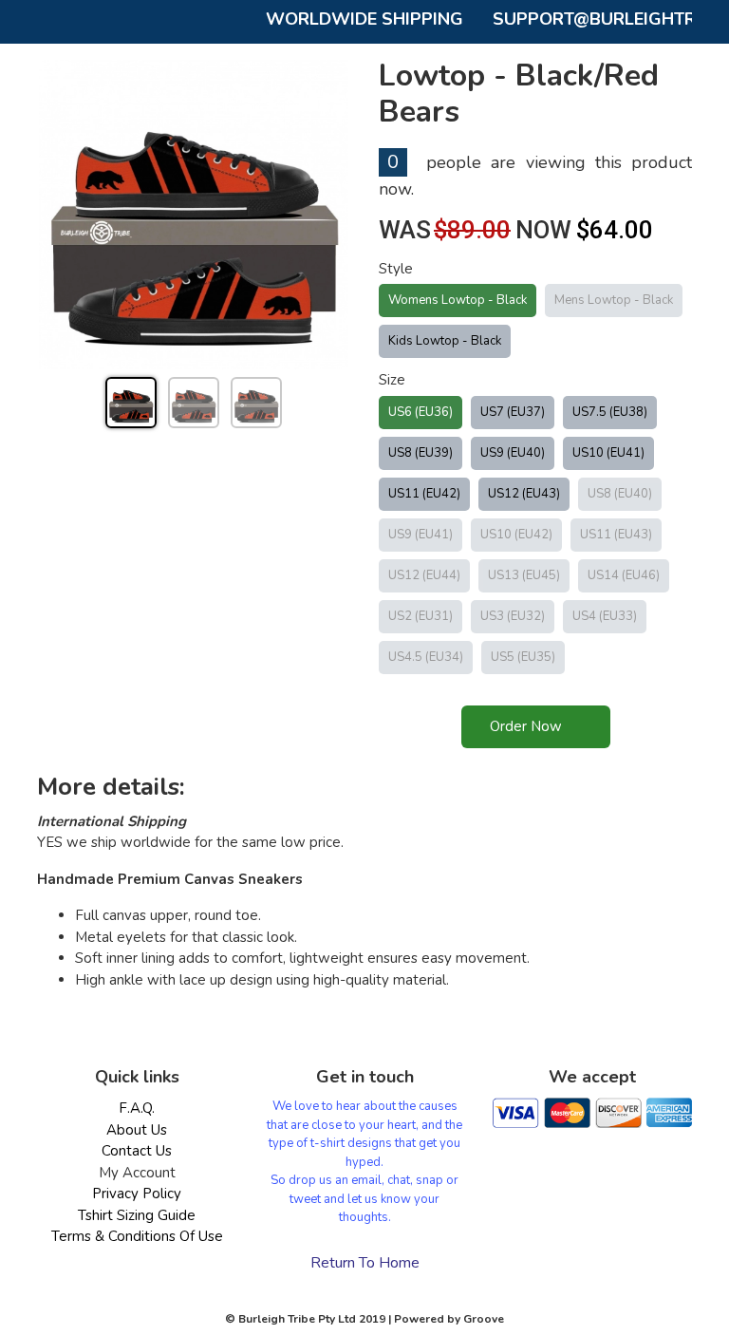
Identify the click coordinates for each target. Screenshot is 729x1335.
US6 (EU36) (420, 412)
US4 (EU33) (604, 616)
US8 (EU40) (620, 493)
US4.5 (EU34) (425, 657)
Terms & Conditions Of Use (137, 1236)
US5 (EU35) (523, 657)
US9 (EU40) (512, 452)
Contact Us (137, 1150)
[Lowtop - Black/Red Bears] (193, 214)
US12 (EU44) (424, 575)
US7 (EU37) (512, 412)
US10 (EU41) (608, 452)
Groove (483, 1318)
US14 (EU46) (624, 575)
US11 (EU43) (616, 534)
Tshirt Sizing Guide (137, 1215)
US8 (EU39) (420, 452)
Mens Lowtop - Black (613, 300)
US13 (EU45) (524, 575)
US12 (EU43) (524, 493)
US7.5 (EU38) (609, 412)
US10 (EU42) (516, 534)
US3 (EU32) (512, 616)
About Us (136, 1129)
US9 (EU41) (420, 534)
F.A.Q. (137, 1108)
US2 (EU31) (420, 616)
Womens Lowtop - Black (457, 300)
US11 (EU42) (424, 493)
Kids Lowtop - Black (444, 340)
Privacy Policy (136, 1193)
